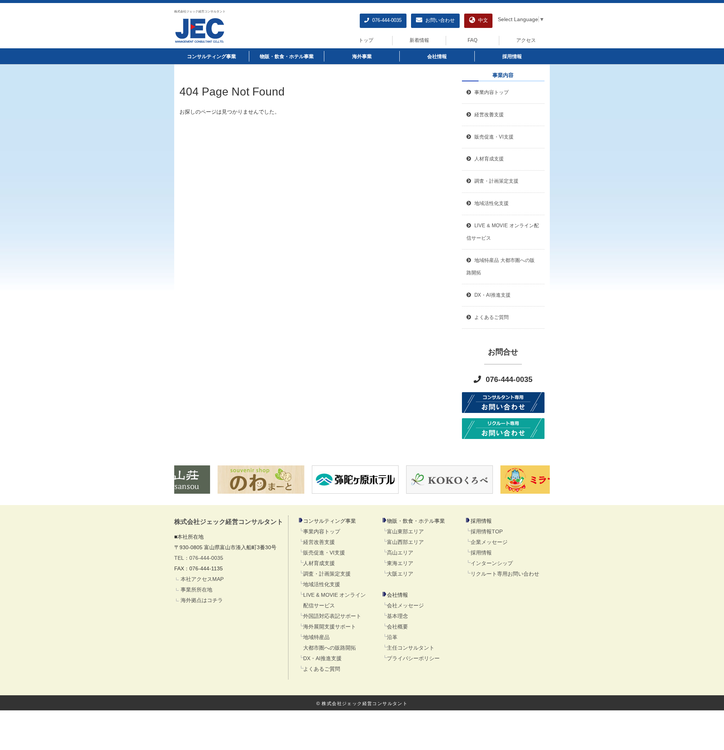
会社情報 (437, 56)
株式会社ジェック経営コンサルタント (199, 11)
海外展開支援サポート (329, 627)
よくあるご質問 (321, 669)
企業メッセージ (489, 542)
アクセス (526, 40)
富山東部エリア (405, 531)
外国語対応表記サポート (332, 616)
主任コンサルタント (410, 648)
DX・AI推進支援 (322, 658)
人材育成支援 (319, 563)
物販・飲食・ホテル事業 (287, 56)
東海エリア (400, 563)
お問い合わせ (438, 20)
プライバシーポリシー (413, 658)
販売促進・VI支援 (324, 553)
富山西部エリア (405, 542)
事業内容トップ (490, 92)
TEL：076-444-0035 (198, 558)
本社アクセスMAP (202, 579)
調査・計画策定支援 (327, 574)
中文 (481, 20)
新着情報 (419, 40)
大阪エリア (400, 574)
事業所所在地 (196, 590)
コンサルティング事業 (211, 56)
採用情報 (512, 56)
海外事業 (362, 56)
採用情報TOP (487, 531)
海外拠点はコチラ (202, 600)
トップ (366, 40)
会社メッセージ (405, 605)
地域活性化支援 (321, 584)
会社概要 (397, 627)
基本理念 (397, 616)
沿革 (392, 637)
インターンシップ (492, 563)
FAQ (472, 40)
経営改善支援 (487, 114)
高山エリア (400, 553)
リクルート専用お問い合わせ (505, 574)
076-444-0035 (385, 20)
